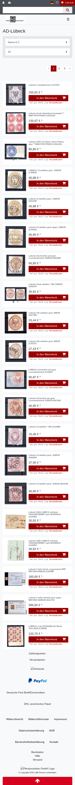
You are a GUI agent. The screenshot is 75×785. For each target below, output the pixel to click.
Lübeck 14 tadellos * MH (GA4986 (44, 427)
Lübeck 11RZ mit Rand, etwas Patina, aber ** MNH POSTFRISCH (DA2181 (46, 143)
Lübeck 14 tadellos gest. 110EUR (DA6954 (44, 456)
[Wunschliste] (57, 3)
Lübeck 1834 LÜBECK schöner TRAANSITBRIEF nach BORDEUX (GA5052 (45, 514)
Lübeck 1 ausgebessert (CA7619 (44, 85)
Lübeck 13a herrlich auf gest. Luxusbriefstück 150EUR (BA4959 (45, 257)
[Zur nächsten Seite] (69, 69)
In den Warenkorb (47, 97)
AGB (51, 730)
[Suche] (67, 10)
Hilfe (37, 755)
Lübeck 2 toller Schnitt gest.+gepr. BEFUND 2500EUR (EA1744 (45, 599)
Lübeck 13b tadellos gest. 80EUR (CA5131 (44, 342)
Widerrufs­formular (38, 719)
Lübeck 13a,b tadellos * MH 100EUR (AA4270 (45, 285)
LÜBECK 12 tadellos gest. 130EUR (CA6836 (45, 171)
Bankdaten (37, 752)
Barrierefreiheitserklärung (29, 741)
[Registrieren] (10, 3)
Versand (37, 759)
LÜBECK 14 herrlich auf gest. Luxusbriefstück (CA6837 (42, 371)
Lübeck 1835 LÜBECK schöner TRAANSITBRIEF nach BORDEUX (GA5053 (45, 543)
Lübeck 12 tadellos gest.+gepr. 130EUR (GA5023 (47, 228)
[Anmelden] (3, 3)
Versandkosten (55, 103)
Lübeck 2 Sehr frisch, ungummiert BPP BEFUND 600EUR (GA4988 (47, 570)
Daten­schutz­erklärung (31, 730)
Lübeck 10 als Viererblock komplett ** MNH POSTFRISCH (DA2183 (46, 114)
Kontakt (54, 741)
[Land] (52, 3)
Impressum (60, 719)
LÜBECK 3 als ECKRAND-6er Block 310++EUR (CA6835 (45, 627)
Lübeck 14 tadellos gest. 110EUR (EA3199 (48, 484)
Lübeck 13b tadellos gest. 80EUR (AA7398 (44, 314)
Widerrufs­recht (14, 719)
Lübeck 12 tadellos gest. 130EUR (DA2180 (44, 200)
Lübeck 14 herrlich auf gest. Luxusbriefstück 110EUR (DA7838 (45, 399)
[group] (16, 95)
